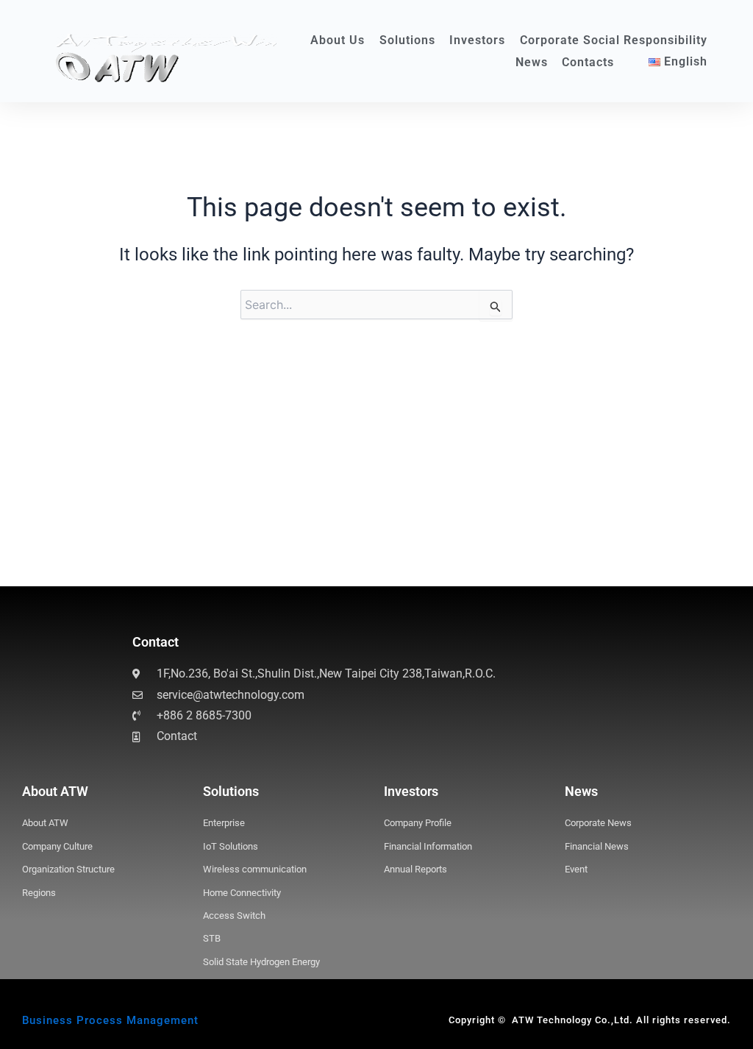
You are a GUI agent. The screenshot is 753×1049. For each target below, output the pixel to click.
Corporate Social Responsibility (613, 40)
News (531, 62)
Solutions (407, 40)
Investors (477, 40)
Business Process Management (110, 1020)
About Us (337, 40)
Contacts (588, 62)
